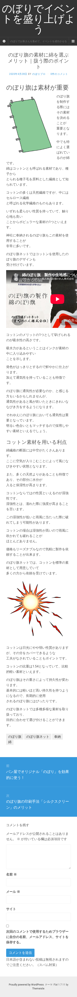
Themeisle (38, 988)
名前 (11, 874)
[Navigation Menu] (73, 41)
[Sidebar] (4, 41)
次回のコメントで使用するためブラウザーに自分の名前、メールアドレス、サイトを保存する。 (37, 937)
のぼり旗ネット (37, 737)
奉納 (57, 737)
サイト (11, 909)
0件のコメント (59, 74)
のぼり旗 (14, 737)
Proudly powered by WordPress (26, 984)
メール (13, 892)
